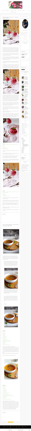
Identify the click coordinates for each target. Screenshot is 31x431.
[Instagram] (26, 39)
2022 (22, 138)
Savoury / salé (22, 158)
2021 (22, 139)
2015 (22, 152)
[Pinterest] (25, 39)
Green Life (12, 10)
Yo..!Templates (10, 429)
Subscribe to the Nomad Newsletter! (24, 54)
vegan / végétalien (23, 131)
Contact (23, 10)
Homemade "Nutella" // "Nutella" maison (26, 99)
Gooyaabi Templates (20, 429)
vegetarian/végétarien (24, 133)
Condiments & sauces (23, 157)
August (23, 141)
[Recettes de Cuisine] (23, 67)
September (24, 140)
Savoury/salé (23, 128)
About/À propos (13, 12)
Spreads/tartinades (23, 129)
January (23, 148)
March (23, 147)
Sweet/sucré (23, 130)
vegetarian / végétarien (24, 132)
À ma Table (19, 10)
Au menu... (7, 10)
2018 (22, 150)
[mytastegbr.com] (23, 51)
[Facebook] (23, 39)
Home (4, 10)
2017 (22, 151)
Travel (16, 10)
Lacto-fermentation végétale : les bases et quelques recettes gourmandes (25, 117)
